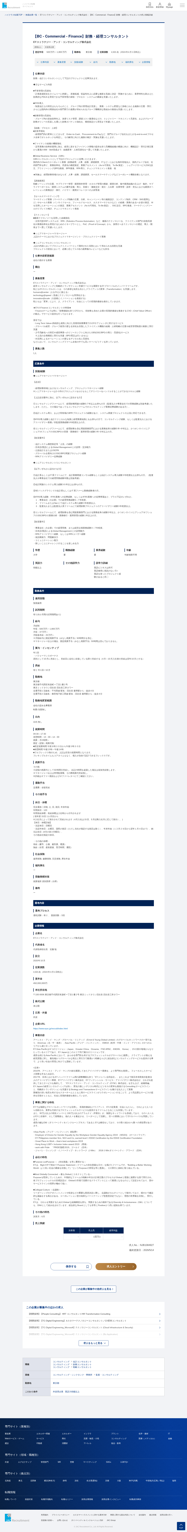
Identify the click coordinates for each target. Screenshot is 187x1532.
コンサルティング (61, 1361)
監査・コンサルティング (107, 1375)
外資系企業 (58, 1391)
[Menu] (182, 5)
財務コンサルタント (82, 1364)
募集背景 (62, 62)
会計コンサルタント (82, 1361)
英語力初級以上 (72, 1391)
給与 (95, 62)
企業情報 (146, 62)
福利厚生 (129, 62)
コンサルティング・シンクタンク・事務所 (72, 1375)
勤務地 (112, 62)
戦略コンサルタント (82, 1367)
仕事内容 (45, 62)
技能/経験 (78, 62)
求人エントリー (116, 1266)
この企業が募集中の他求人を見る (93, 1289)
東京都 (56, 1383)
